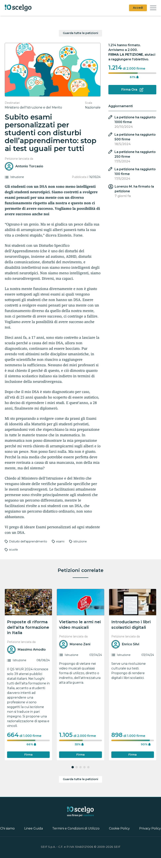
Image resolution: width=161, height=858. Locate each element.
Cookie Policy (119, 828)
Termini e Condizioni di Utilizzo (76, 828)
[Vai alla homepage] (18, 8)
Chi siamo (7, 828)
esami (60, 541)
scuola (13, 549)
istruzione (80, 541)
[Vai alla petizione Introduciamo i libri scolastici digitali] (132, 602)
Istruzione (17, 177)
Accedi (138, 7)
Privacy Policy (150, 828)
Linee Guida (33, 828)
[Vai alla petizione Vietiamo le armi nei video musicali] (80, 602)
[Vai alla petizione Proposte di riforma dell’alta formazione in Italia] (28, 602)
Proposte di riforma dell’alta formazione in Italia (28, 627)
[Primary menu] (153, 8)
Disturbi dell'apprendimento (28, 541)
